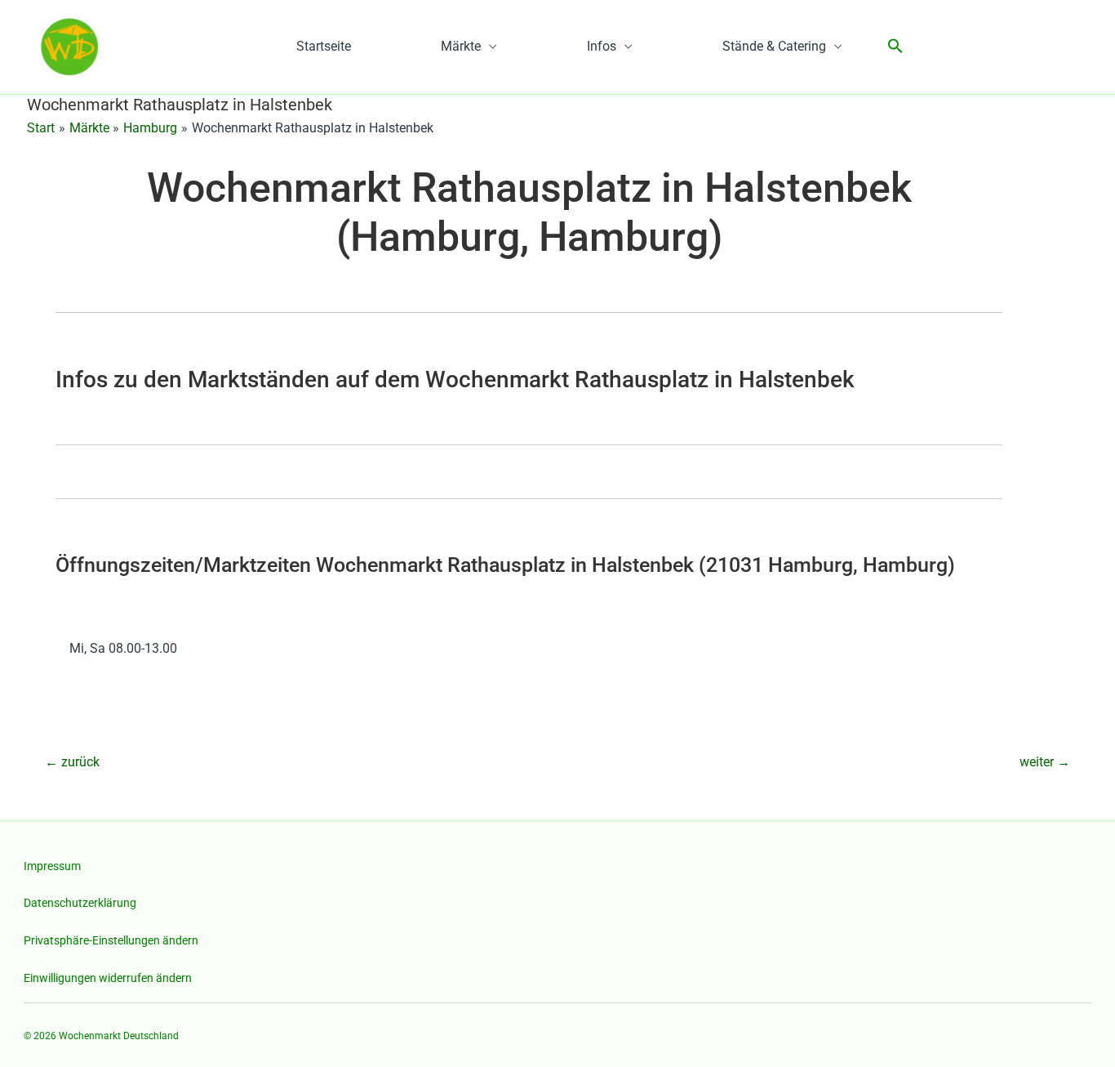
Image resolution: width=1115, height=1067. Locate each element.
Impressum (52, 866)
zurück (72, 762)
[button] (895, 47)
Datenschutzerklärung (80, 902)
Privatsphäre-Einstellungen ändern (111, 940)
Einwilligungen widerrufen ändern (108, 977)
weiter (1044, 762)
